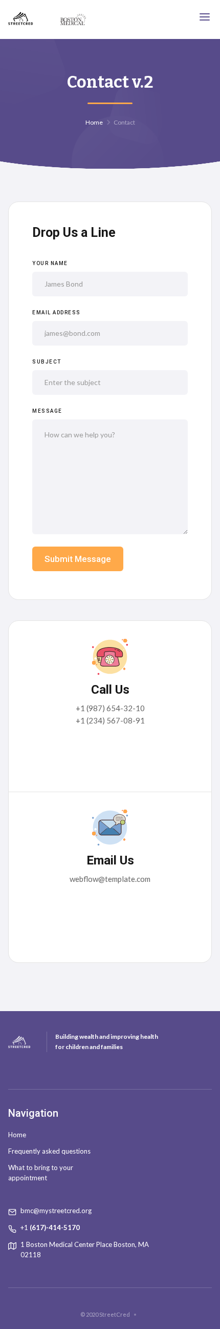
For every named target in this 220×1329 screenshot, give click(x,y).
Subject (46, 362)
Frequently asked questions (49, 1151)
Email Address (56, 312)
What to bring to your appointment (40, 1172)
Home (94, 122)
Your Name (50, 263)
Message (47, 411)
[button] (204, 17)
